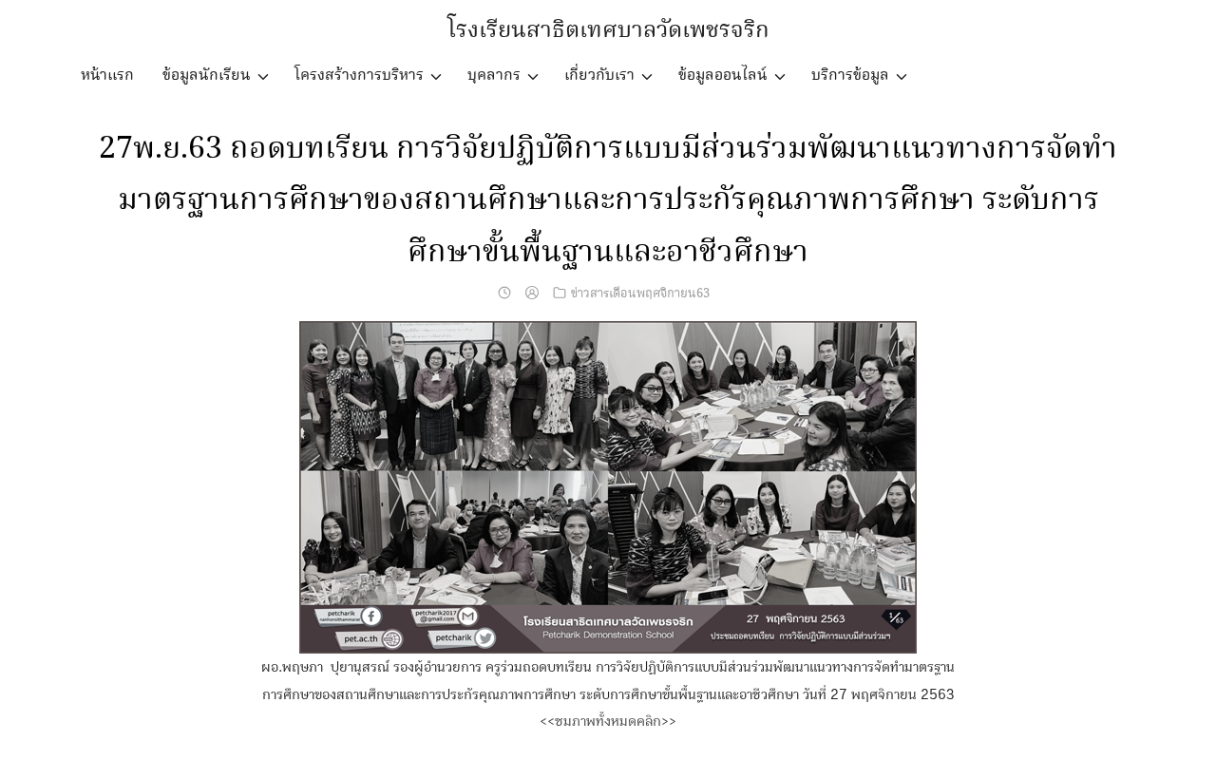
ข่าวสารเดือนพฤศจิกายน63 (640, 293)
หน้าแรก (107, 75)
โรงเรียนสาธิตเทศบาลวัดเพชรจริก (608, 30)
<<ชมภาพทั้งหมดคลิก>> (608, 721)
